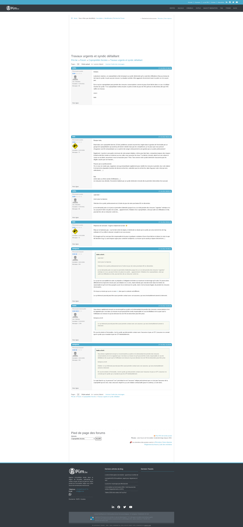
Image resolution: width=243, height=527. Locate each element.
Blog (235, 8)
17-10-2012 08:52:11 (165, 191)
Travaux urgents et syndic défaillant (126, 60)
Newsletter (221, 2)
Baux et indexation (210, 8)
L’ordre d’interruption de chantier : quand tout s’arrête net (121, 475)
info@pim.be (80, 491)
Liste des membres (165, 444)
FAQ (221, 8)
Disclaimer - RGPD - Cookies (77, 499)
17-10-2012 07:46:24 (164, 68)
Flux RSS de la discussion (164, 436)
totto (74, 68)
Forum (228, 8)
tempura (75, 248)
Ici (117, 291)
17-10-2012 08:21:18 (164, 137)
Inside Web (147, 525)
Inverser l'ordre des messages (115, 64)
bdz (73, 137)
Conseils (190, 8)
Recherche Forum (119, 18)
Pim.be (74, 60)
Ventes (172, 8)
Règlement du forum (151, 444)
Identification (108, 18)
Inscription (99, 18)
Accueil (190, 2)
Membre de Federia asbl (101, 520)
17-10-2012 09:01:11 (165, 222)
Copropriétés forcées (98, 60)
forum (75, 18)
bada (74, 306)
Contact (213, 2)
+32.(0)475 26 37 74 (82, 489)
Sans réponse (168, 18)
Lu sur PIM (206, 2)
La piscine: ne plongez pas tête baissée (116, 483)
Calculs (181, 8)
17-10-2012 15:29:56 (164, 344)
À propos (197, 2)
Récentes (160, 18)
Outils (198, 8)
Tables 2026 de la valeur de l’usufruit (115, 492)
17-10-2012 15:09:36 (164, 306)
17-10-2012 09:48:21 (164, 249)
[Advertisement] (121, 38)
